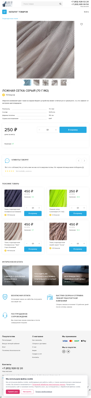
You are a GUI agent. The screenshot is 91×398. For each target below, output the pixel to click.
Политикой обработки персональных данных (48, 384)
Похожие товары (10, 184)
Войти (86, 12)
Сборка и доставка (39, 344)
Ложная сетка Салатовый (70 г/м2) (56, 210)
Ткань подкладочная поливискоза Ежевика (12, 210)
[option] (45, 50)
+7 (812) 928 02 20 (80, 1)
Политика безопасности (11, 350)
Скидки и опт (37, 354)
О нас (34, 347)
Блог (4, 347)
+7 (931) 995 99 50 (80, 4)
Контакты (35, 357)
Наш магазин (84, 6)
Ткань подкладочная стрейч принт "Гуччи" (57, 244)
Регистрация (6, 340)
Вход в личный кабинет (11, 344)
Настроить (27, 392)
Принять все (13, 392)
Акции (34, 350)
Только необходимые (43, 392)
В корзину (73, 130)
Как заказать (37, 340)
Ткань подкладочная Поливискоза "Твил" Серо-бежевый (12, 245)
